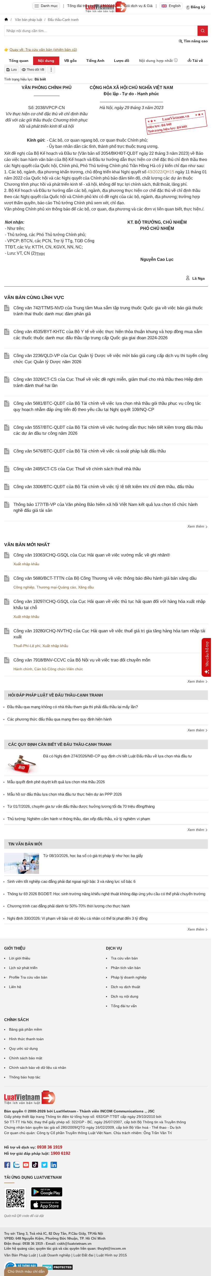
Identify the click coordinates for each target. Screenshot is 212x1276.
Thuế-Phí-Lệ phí (26, 646)
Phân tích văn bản (126, 968)
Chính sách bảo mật (25, 1058)
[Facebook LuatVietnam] (7, 1165)
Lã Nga (198, 278)
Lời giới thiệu (19, 958)
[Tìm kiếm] (203, 31)
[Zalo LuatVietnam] (16, 1165)
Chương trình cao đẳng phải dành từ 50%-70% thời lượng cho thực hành (68, 906)
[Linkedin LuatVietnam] (54, 1165)
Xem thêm (196, 526)
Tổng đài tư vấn (124, 1006)
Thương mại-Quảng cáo (56, 587)
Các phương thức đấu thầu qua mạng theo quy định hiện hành (59, 719)
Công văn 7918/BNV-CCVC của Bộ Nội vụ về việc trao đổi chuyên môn (81, 660)
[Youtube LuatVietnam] (26, 1165)
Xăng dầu (86, 587)
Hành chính (22, 669)
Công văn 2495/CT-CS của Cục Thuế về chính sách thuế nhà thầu (77, 468)
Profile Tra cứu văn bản (28, 977)
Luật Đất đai (83, 1255)
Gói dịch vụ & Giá (138, 6)
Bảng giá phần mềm (25, 1029)
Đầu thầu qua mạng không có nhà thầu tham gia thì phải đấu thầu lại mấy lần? (72, 707)
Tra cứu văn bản (124, 958)
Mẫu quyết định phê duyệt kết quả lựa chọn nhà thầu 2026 (56, 782)
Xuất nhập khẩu (26, 564)
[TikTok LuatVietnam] (35, 1165)
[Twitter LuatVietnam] (44, 1165)
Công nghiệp (23, 587)
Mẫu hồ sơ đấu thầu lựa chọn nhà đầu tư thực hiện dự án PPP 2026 (64, 794)
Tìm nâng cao (195, 41)
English (175, 6)
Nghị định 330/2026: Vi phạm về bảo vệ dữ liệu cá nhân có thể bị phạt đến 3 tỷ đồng (77, 918)
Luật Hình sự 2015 (111, 1255)
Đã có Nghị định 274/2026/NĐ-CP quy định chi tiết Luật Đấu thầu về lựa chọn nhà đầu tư (117, 756)
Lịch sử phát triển (23, 968)
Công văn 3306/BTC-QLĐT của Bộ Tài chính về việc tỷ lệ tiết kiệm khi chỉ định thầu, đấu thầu (103, 486)
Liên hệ (15, 987)
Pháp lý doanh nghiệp (129, 977)
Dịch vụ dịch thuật (125, 987)
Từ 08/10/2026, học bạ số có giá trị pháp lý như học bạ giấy (93, 855)
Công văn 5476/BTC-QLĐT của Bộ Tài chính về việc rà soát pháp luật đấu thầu (89, 451)
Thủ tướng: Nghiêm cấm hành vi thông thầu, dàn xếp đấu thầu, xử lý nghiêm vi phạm (78, 819)
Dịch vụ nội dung (124, 996)
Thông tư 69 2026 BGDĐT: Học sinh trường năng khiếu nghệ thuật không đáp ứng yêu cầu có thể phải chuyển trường (106, 894)
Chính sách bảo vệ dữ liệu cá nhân (37, 1067)
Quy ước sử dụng (23, 1048)
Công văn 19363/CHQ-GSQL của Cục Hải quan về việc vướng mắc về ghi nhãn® (91, 555)
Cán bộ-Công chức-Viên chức (58, 669)
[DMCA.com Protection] (57, 1269)
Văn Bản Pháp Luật (20, 1255)
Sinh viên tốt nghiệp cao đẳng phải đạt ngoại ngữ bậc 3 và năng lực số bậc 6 (71, 881)
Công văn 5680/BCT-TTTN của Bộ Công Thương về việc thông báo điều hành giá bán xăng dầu (104, 578)
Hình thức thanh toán (26, 1039)
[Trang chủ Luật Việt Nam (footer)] (106, 1097)
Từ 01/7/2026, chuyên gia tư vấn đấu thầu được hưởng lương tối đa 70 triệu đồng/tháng (81, 806)
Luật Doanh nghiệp (54, 1255)
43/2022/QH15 (160, 172)
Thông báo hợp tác (24, 1077)
